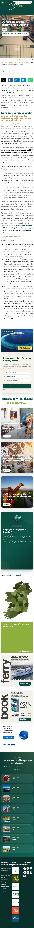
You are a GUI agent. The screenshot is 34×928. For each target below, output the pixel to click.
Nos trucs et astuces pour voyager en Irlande (15, 33)
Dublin (4, 29)
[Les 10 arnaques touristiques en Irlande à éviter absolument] (17, 492)
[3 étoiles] (7, 431)
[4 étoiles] (9, 431)
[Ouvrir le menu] (2, 2)
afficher (10, 72)
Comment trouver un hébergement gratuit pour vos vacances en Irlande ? (17, 426)
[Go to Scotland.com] (16, 921)
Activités (4, 888)
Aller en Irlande (5, 875)
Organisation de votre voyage (22, 59)
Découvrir (6, 436)
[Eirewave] (16, 905)
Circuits (3, 891)
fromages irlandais (25, 225)
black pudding (9, 228)
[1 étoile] (4, 431)
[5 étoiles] (11, 431)
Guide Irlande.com (6, 59)
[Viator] (16, 897)
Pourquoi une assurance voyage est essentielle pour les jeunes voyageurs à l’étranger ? (17, 459)
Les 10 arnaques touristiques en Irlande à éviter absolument (17, 495)
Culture (3, 884)
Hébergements (5, 882)
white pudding (24, 228)
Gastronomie (5, 886)
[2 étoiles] (5, 431)
